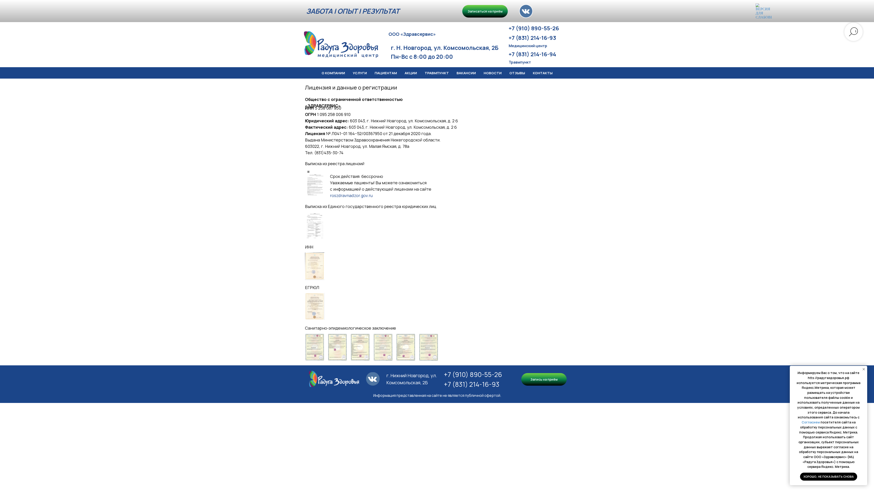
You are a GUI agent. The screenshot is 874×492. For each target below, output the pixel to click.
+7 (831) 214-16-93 (471, 384)
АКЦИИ (411, 73)
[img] (526, 11)
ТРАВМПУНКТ (437, 73)
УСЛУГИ (360, 73)
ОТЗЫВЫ (517, 73)
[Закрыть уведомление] (863, 369)
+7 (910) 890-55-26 (473, 374)
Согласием (811, 422)
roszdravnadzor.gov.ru (351, 195)
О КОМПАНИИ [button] (333, 73)
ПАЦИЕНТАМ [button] (386, 73)
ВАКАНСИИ (466, 73)
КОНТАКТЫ (543, 73)
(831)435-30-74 (328, 152)
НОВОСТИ (493, 73)
